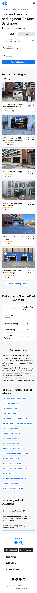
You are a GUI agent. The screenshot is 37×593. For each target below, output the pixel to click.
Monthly (27, 34)
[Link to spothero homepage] (18, 541)
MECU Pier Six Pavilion (11, 448)
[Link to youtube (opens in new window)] (24, 580)
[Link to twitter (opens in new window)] (20, 580)
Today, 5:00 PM (12, 56)
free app (31, 378)
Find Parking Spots (18, 62)
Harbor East (8, 473)
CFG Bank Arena (9, 414)
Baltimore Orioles (10, 409)
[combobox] (18, 40)
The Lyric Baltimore (10, 483)
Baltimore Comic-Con (12, 463)
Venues (14, 9)
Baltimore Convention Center (15, 419)
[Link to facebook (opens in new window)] (13, 580)
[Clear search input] (33, 40)
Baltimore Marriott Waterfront (15, 468)
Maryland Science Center (13, 488)
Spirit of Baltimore (10, 429)
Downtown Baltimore (11, 433)
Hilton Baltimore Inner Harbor (14, 478)
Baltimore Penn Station (12, 443)
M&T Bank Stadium (10, 404)
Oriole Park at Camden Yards (14, 399)
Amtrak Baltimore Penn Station (15, 453)
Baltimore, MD (6, 9)
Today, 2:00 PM (12, 49)
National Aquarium (24, 424)
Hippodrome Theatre (11, 458)
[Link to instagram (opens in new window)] (16, 580)
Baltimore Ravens (10, 438)
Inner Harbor (8, 424)
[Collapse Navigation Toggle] (34, 3)
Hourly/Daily (10, 34)
